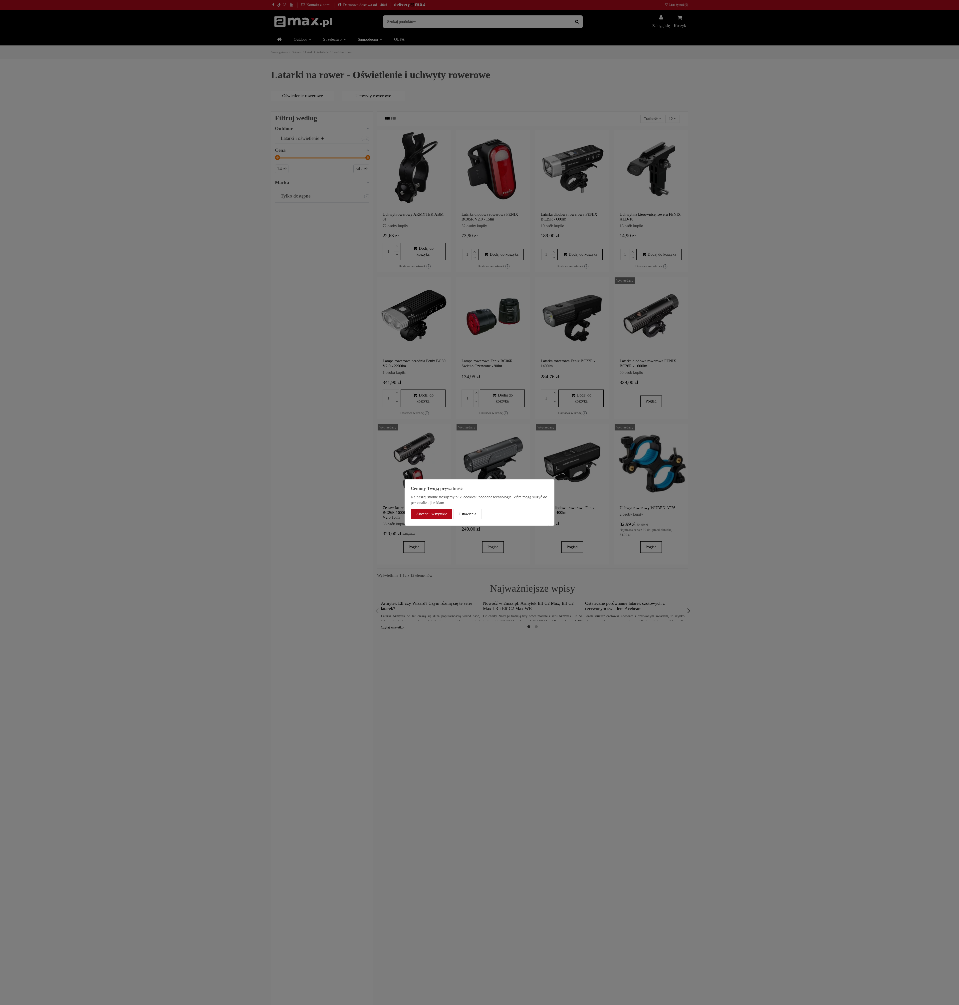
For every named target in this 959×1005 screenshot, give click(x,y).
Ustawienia (467, 514)
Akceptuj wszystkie (431, 514)
